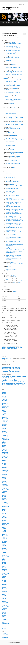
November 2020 (5, 487)
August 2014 (4, 591)
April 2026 (4, 396)
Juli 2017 (4, 542)
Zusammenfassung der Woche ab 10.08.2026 (11, 367)
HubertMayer (12, 116)
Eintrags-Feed (5, 634)
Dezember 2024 (5, 418)
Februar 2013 (4, 616)
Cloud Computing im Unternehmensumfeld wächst (15, 162)
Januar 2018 (4, 534)
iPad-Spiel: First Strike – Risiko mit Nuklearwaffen (15, 249)
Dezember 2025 (5, 402)
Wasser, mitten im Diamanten (11, 235)
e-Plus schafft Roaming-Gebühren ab (12, 212)
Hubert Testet (19, 121)
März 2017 (4, 548)
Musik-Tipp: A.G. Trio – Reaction (12, 240)
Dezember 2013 (5, 602)
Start (3, 22)
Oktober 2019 (4, 505)
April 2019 (4, 513)
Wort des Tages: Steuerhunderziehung (13, 50)
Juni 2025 (4, 410)
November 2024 (5, 420)
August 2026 (4, 390)
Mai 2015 (4, 579)
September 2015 (5, 573)
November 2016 (5, 554)
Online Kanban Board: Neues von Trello (13, 153)
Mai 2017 (4, 545)
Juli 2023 (4, 442)
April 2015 (4, 580)
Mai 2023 (4, 445)
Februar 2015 (4, 583)
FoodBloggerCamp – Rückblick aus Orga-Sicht (14, 263)
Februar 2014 (4, 599)
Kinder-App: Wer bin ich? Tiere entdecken (13, 255)
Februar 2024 (4, 432)
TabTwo (11, 127)
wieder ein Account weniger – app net (13, 128)
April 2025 (4, 413)
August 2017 (4, 541)
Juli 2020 (4, 492)
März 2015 (4, 581)
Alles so (19, 282)
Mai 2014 (4, 595)
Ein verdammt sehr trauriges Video (12, 216)
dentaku (12, 144)
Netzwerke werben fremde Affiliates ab (13, 169)
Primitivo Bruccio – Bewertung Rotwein (13, 67)
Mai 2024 (4, 428)
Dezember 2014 (5, 586)
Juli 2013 (4, 609)
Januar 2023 (4, 450)
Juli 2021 (4, 475)
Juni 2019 (4, 510)
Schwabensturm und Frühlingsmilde (12, 57)
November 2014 (5, 587)
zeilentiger (11, 56)
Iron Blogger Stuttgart (10, 7)
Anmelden (4, 633)
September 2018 (5, 523)
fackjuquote (4, 347)
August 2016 (4, 558)
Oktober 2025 (4, 404)
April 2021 (4, 480)
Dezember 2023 (5, 435)
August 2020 (4, 491)
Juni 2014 (4, 594)
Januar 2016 (4, 567)
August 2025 (4, 407)
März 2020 (4, 498)
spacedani (13, 64)
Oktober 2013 (4, 605)
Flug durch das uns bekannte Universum (13, 233)
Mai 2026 (4, 395)
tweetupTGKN (20, 347)
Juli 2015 (4, 576)
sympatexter (12, 42)
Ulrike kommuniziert (19, 152)
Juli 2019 (4, 509)
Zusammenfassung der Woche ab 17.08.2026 (11, 365)
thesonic (14, 276)
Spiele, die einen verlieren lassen (12, 188)
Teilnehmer (4, 25)
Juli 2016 (4, 559)
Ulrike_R (12, 152)
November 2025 (5, 403)
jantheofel (12, 262)
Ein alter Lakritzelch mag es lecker (12, 91)
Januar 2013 (4, 618)
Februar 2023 (4, 449)
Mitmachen (14, 22)
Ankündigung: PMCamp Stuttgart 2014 (13, 65)
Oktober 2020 (4, 488)
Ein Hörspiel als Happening (11, 177)
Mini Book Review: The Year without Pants (14, 71)
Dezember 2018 (5, 519)
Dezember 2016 (5, 552)
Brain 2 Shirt (20, 280)
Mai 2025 (4, 411)
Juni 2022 (4, 460)
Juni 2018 (4, 527)
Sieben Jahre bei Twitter (10, 145)
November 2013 (5, 604)
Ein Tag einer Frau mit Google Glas (12, 195)
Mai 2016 (4, 562)
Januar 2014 (4, 601)
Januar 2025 (4, 417)
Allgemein (11, 346)
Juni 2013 (4, 611)
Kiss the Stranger (9, 109)
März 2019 (4, 514)
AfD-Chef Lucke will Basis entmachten (13, 256)
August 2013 (4, 608)
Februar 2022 (4, 466)
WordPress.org (5, 637)
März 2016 (4, 565)
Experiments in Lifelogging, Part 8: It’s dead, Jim (15, 74)
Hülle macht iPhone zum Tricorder (12, 210)
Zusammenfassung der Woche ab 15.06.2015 (15, 384)
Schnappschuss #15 (9, 268)
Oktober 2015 (4, 572)
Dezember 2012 (5, 619)
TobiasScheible (14, 160)
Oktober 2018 (4, 521)
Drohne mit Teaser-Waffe (10, 191)
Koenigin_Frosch (14, 107)
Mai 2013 (4, 612)
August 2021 (4, 474)
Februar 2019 (4, 516)
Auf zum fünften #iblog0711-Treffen (10, 380)
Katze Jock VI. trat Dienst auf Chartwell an (14, 194)
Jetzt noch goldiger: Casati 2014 (12, 137)
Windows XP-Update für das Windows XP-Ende (14, 185)
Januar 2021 (4, 484)
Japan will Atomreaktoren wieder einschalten (14, 189)
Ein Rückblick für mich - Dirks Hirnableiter (10, 386)
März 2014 (4, 598)
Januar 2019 (4, 517)
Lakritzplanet (6, 89)
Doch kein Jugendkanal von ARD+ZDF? (13, 202)
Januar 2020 (4, 501)
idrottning (14, 291)
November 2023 (5, 436)
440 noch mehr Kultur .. (10, 149)
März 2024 (4, 431)
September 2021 (5, 473)
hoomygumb (11, 103)
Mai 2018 (4, 528)
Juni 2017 (4, 544)
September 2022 (5, 456)
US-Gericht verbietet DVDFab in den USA (13, 231)
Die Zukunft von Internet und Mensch (13, 241)
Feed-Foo (7, 270)
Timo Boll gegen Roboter (10, 192)
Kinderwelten (8, 61)
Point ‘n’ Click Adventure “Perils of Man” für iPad (15, 254)
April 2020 (4, 496)
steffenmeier (13, 275)
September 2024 (5, 423)
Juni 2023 (4, 443)
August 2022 (4, 457)
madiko (13, 111)
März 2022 (4, 464)
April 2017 (4, 547)
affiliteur (13, 167)
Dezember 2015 (5, 569)
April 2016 (4, 563)
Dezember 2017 (5, 535)
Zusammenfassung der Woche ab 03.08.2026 (11, 368)
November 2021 (5, 470)
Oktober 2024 (4, 421)
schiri (13, 176)
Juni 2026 (4, 393)
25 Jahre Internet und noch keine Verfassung (14, 222)
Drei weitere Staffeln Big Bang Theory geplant (14, 227)
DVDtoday (12, 84)
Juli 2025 (4, 409)
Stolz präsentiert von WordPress (14, 642)
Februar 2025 (4, 416)
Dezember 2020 (5, 485)
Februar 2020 (4, 499)
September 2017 (5, 540)
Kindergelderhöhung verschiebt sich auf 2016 (14, 209)
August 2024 (4, 424)
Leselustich (17, 156)
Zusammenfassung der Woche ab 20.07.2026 (11, 371)
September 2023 (5, 439)
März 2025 (4, 414)
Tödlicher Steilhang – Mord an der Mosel (13, 157)
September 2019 (5, 506)
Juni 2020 (4, 494)
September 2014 (5, 590)
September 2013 (5, 606)
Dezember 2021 (5, 468)
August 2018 (4, 524)
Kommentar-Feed (5, 636)
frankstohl (12, 184)
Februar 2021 (4, 482)
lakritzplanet (15, 88)
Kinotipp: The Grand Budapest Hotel (12, 181)
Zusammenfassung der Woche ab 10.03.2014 (9, 35)
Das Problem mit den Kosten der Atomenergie (14, 219)
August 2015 (4, 574)
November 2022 (5, 453)
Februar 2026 (4, 399)
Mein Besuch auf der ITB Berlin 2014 (13, 104)
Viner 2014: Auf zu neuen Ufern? (12, 138)
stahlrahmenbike (13, 135)
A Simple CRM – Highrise (10, 132)
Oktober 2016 (4, 555)
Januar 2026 (4, 400)
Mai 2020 (4, 495)
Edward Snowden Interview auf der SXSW (13, 217)
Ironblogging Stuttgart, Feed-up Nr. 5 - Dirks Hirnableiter (13, 379)
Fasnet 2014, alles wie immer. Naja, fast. (13, 98)
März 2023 (4, 448)
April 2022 (4, 463)
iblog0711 (17, 37)
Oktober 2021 (4, 471)
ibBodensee (15, 347)
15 (20, 346)
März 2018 (4, 531)
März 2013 (4, 615)
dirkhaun (10, 70)
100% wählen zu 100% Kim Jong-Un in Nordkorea (15, 187)
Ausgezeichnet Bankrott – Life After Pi (13, 85)
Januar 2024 (4, 434)
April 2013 (4, 613)
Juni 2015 (4, 577)
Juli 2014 (4, 592)
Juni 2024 (4, 427)
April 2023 (4, 446)
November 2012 (5, 620)
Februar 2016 (4, 566)
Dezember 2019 (5, 502)
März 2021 (4, 481)
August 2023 (4, 441)
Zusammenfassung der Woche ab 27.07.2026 (11, 370)
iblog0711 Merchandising (7, 358)
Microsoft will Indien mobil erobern (12, 242)
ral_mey (8, 266)
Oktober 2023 (4, 438)
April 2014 (4, 597)
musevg (14, 278)
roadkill (12, 180)
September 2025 (5, 406)
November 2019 (5, 503)
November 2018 (5, 520)
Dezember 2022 (5, 452)
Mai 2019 (4, 512)
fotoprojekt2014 (10, 347)
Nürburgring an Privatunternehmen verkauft (14, 223)
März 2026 (4, 397)
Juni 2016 (4, 560)
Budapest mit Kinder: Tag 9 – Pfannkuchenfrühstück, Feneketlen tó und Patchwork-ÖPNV (13, 48)
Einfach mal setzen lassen (11, 113)
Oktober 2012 (4, 622)
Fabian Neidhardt (5, 381)
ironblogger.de (5, 361)
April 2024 (4, 430)
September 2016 (5, 556)
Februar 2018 (4, 533)
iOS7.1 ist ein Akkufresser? (11, 234)
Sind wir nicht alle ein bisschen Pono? (13, 72)
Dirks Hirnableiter (17, 70)
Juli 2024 (4, 425)
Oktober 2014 (4, 588)
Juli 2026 (4, 392)
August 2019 (4, 508)
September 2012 (5, 623)
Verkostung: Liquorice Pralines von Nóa (13, 92)
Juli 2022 (4, 459)
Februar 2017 (4, 549)
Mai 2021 (4, 478)
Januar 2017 (4, 551)
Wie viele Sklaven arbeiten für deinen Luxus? (14, 220)
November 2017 (5, 537)
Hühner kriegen (8, 173)
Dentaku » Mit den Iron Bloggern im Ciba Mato (11, 376)
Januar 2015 (4, 584)
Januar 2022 (4, 467)
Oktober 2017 (4, 538)
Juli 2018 (4, 526)
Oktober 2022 (4, 455)
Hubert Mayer (19, 116)
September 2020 (5, 489)
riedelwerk (12, 148)
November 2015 (5, 570)
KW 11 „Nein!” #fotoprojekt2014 (11, 269)
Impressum (8, 22)
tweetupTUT (4, 348)
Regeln (19, 22)
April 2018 (4, 530)
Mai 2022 (4, 461)
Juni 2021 (4, 477)
